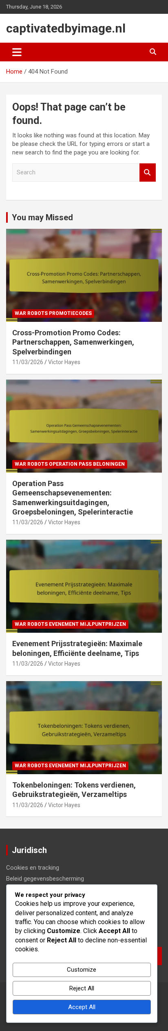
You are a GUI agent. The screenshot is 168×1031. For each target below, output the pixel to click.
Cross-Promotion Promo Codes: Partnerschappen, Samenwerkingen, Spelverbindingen (73, 342)
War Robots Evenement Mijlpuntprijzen (70, 624)
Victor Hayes (64, 362)
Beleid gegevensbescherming (45, 878)
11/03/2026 (27, 362)
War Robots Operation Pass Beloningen (70, 464)
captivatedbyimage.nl (66, 28)
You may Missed (42, 217)
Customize (81, 969)
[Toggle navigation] (17, 52)
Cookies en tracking (32, 867)
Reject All (81, 988)
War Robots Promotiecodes (53, 313)
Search (147, 172)
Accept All (81, 1007)
